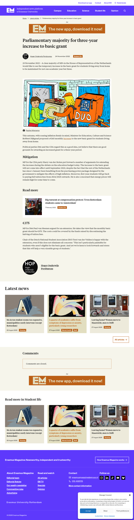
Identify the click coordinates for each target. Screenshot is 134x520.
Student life (78, 56)
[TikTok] (112, 478)
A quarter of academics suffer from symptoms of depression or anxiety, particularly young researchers (65, 323)
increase (67, 138)
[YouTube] (118, 478)
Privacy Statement (109, 516)
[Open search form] (124, 10)
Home (25, 18)
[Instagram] (101, 478)
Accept (88, 511)
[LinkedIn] (107, 478)
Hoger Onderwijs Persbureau (41, 56)
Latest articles (34, 18)
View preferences (122, 511)
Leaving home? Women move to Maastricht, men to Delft (106, 321)
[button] (130, 495)
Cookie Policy (99, 516)
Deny (105, 511)
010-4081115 (77, 481)
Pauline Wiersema (32, 130)
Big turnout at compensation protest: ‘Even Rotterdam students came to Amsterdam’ (73, 201)
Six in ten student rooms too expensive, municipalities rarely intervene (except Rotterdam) (24, 323)
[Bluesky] (123, 478)
